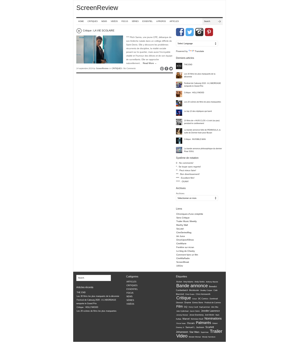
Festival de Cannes (212, 303)
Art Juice (180, 236)
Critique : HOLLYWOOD (194, 92)
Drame (187, 302)
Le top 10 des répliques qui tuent (198, 111)
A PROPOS (161, 21)
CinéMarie (181, 243)
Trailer (216, 331)
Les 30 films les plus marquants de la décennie (199, 75)
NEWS (104, 21)
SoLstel (180, 228)
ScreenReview (102, 68)
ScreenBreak (182, 262)
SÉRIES (135, 21)
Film (179, 306)
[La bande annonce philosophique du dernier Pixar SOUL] (179, 150)
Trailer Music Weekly (186, 221)
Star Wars (194, 332)
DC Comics (203, 298)
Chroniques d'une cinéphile (189, 214)
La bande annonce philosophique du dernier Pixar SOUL (203, 149)
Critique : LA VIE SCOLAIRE (98, 30)
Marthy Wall (182, 225)
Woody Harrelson (208, 337)
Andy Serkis (200, 282)
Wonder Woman (195, 337)
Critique (183, 297)
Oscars (191, 323)
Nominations (213, 318)
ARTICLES (174, 21)
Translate (199, 51)
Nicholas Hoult (197, 319)
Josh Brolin (209, 315)
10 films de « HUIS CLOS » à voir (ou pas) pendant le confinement (202, 121)
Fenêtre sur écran (185, 247)
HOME (81, 21)
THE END (188, 64)
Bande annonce (192, 285)
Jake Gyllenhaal (182, 311)
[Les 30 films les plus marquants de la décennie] (179, 75)
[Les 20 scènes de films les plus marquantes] (179, 103)
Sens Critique (183, 217)
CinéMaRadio (183, 258)
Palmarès (203, 323)
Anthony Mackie (212, 282)
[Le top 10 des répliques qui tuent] (179, 113)
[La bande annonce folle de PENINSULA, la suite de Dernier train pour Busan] (179, 131)
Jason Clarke (195, 311)
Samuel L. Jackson (194, 327)
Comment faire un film (187, 254)
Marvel (186, 318)
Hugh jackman (204, 307)
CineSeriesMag (183, 232)
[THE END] (179, 66)
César (194, 299)
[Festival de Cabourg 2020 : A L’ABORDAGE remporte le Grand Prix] (179, 85)
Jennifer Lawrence (210, 310)
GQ (185, 307)
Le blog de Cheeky (185, 251)
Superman (205, 332)
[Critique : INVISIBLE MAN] (179, 141)
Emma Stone (197, 303)
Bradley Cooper (206, 290)
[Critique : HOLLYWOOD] (179, 94)
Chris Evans (190, 294)
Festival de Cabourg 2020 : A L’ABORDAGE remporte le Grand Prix (202, 84)
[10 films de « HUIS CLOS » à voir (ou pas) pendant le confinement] (179, 122)
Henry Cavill (193, 307)
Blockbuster (194, 290)
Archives (180, 193)
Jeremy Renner (182, 315)
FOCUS (124, 21)
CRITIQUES (93, 21)
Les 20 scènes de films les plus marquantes (202, 102)
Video (181, 335)
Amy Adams (188, 282)
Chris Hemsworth (203, 294)
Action (179, 282)
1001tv (179, 265)
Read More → (150, 63)
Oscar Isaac (181, 323)
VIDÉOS (114, 21)
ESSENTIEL (147, 21)
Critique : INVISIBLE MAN (195, 139)
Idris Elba (214, 307)
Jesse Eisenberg (196, 315)
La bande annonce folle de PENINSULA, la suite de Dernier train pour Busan (202, 131)
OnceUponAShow (185, 240)
